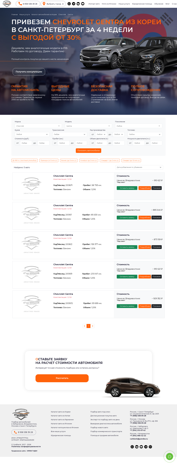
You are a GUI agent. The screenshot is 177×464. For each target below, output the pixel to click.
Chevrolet (62, 14)
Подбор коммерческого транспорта (106, 431)
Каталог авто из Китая (60, 416)
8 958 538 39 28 (30, 4)
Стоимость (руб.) (22, 139)
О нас (174, 4)
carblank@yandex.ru (139, 439)
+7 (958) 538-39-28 (138, 416)
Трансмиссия (58, 130)
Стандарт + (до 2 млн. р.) (110, 160)
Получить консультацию (29, 71)
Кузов (17, 130)
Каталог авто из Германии (62, 420)
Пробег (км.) (57, 139)
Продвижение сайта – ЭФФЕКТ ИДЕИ (24, 451)
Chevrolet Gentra (63, 176)
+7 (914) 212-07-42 (138, 430)
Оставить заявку (127, 188)
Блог (168, 4)
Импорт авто (94, 4)
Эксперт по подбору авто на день (105, 420)
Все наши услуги (58, 431)
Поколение (120, 122)
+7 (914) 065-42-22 (138, 436)
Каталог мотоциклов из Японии (65, 428)
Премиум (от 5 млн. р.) (49, 160)
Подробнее (145, 188)
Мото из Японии (109, 4)
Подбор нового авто (99, 428)
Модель (68, 122)
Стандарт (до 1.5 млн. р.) (131, 160)
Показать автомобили (88, 150)
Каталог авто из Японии (61, 424)
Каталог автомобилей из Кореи (44, 14)
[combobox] (38, 126)
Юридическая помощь (142, 4)
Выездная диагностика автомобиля (106, 424)
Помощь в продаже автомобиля (104, 435)
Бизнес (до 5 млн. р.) (68, 160)
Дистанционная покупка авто (103, 416)
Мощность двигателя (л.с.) (139, 139)
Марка (18, 122)
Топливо (131, 130)
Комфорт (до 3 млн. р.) (88, 160)
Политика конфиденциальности (26, 446)
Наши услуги (124, 4)
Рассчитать (62, 378)
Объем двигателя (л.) (99, 139)
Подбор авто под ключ (100, 412)
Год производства (97, 130)
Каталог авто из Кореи (60, 412)
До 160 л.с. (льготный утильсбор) (25, 160)
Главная (14, 14)
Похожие (157, 188)
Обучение (158, 4)
